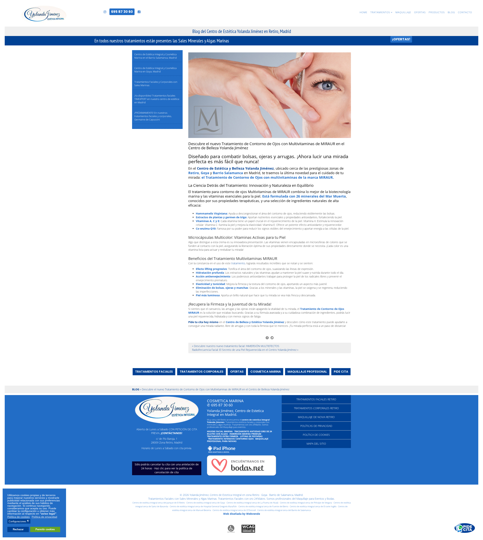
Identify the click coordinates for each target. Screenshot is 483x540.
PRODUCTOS (437, 12)
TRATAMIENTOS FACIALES (154, 371)
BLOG (451, 12)
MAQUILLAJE (403, 12)
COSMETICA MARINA (265, 371)
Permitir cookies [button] (45, 529)
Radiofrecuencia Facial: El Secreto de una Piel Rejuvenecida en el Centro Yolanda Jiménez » (245, 350)
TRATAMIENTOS (380, 12)
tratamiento (238, 263)
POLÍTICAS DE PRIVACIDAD (316, 426)
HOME (363, 12)
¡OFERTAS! (401, 39)
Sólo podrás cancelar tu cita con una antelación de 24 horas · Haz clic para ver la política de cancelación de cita (167, 468)
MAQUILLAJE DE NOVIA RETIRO (316, 417)
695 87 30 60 (122, 11)
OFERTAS (420, 12)
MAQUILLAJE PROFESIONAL (307, 371)
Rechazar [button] (18, 529)
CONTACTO (465, 12)
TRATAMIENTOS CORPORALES (201, 371)
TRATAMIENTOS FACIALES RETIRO (316, 399)
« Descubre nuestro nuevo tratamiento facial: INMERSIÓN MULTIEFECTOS (235, 346)
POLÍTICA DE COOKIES (316, 435)
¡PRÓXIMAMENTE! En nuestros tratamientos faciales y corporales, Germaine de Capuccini (153, 116)
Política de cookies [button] (18, 516)
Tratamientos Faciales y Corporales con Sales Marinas (155, 83)
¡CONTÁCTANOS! (171, 433)
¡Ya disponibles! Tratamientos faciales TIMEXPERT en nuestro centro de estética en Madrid (156, 99)
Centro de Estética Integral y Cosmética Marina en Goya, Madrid (155, 69)
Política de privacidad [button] (44, 516)
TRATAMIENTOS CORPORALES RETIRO (316, 408)
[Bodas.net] (241, 465)
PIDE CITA (341, 371)
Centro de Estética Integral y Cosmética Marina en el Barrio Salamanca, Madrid (155, 56)
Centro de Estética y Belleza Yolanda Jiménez (235, 168)
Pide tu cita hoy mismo (203, 322)
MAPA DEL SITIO (316, 443)
